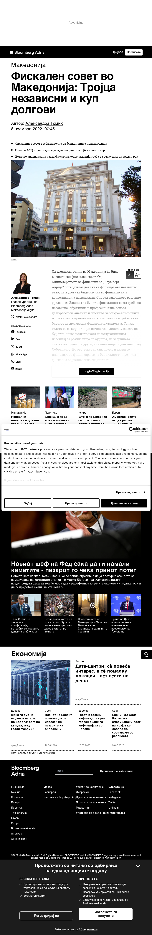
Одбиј (28, 503)
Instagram (114, 797)
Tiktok (112, 813)
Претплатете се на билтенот (116, 771)
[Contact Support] (146, 654)
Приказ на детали (128, 491)
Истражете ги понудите (106, 914)
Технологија (19, 813)
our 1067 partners (27, 449)
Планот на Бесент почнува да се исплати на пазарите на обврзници (58, 722)
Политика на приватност (92, 797)
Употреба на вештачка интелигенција (92, 813)
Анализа (16, 833)
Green (15, 818)
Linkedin (113, 808)
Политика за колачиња (91, 802)
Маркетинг (83, 808)
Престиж (16, 808)
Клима (82, 413)
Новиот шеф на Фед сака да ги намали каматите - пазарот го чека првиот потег (73, 567)
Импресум (82, 792)
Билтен (80, 661)
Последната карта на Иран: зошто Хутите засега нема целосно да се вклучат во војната (58, 625)
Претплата (134, 52)
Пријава (117, 52)
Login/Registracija (96, 371)
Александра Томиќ (44, 124)
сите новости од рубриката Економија (33, 753)
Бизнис (15, 792)
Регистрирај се (46, 916)
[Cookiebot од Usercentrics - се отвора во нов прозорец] (131, 430)
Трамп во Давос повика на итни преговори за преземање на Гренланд (121, 625)
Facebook (114, 792)
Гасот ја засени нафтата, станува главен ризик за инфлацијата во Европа (91, 722)
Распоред (50, 792)
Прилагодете (74, 503)
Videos (48, 787)
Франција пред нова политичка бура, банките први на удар (57, 422)
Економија (29, 654)
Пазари (16, 802)
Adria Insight (19, 839)
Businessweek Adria (23, 828)
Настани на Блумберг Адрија (60, 797)
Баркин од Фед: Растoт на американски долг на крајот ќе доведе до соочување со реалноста (126, 726)
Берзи (116, 413)
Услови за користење (90, 787)
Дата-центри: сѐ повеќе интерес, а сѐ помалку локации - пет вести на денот (102, 673)
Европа (16, 711)
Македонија (18, 413)
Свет (48, 711)
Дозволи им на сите (124, 503)
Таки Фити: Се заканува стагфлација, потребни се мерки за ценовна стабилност (25, 625)
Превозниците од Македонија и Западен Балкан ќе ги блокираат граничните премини (92, 625)
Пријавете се (89, 929)
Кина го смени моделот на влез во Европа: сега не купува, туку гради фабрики (25, 722)
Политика (51, 413)
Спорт (15, 823)
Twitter (112, 802)
